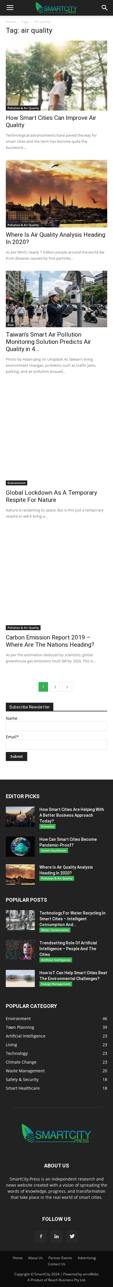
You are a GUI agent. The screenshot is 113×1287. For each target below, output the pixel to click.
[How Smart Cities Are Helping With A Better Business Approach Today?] (20, 817)
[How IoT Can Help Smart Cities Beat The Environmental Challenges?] (20, 978)
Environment (16, 483)
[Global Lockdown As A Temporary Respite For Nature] (56, 434)
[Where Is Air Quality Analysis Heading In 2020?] (56, 193)
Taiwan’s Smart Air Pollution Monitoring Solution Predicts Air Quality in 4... (48, 342)
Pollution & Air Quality (23, 108)
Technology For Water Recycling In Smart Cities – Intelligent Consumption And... (72, 919)
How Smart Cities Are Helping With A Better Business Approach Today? (71, 815)
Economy (47, 826)
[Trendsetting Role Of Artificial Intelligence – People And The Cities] (20, 949)
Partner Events (60, 1257)
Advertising (87, 1257)
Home (11, 21)
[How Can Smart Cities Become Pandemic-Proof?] (20, 846)
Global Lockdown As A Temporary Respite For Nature (51, 496)
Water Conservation (55, 930)
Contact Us (56, 1263)
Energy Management (55, 984)
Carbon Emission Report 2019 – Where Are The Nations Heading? (50, 641)
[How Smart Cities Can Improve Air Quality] (56, 76)
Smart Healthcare (53, 850)
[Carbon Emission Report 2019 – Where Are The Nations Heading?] (56, 579)
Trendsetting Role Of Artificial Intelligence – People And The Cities (68, 949)
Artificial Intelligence (55, 960)
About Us (35, 1257)
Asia (11, 325)
